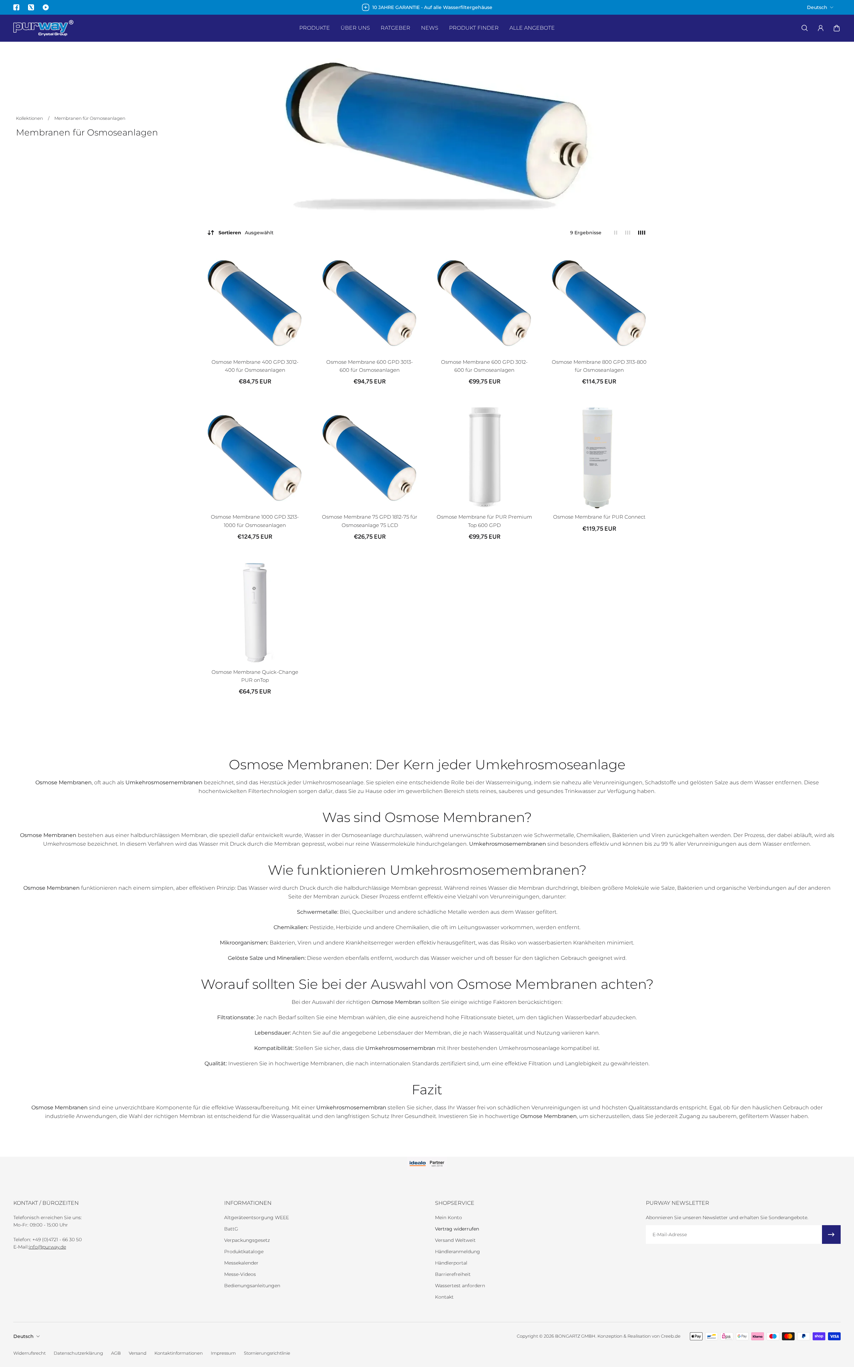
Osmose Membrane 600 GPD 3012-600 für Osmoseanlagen (484, 366)
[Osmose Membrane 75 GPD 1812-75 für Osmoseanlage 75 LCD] (370, 457)
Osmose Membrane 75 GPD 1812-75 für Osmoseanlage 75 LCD (369, 521)
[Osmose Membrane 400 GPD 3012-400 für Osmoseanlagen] (255, 302)
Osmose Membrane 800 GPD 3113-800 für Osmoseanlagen (599, 366)
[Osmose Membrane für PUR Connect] (599, 457)
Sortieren (246, 233)
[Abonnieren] (831, 1234)
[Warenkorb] (837, 28)
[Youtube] (45, 7)
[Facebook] (16, 7)
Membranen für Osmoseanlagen (89, 118)
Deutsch (23, 1336)
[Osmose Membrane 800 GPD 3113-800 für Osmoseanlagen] (599, 302)
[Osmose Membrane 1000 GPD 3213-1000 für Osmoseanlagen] (255, 457)
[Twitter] (31, 7)
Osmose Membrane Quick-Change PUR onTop (254, 676)
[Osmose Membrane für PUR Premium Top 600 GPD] (484, 457)
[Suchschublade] (805, 28)
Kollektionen (30, 118)
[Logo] (43, 28)
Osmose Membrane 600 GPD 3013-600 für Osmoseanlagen (369, 366)
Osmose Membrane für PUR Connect (599, 517)
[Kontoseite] (821, 28)
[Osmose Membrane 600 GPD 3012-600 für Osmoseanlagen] (484, 302)
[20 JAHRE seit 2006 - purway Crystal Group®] (427, 7)
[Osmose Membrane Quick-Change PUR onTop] (255, 612)
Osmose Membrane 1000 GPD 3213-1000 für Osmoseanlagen (255, 521)
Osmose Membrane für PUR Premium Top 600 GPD (484, 521)
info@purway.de (47, 1247)
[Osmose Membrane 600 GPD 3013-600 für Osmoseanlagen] (370, 302)
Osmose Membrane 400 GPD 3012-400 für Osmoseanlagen (255, 366)
